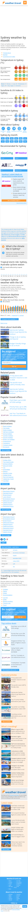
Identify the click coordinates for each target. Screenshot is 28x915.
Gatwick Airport (7, 502)
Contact (10, 882)
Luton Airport (7, 497)
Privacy (10, 883)
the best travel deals (14, 795)
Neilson (5, 471)
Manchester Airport (9, 491)
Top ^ (3, 542)
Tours (5, 605)
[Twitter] (4, 539)
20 (10, 306)
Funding (18, 885)
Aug (7, 141)
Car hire (5, 598)
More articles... (7, 721)
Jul (3, 141)
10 (6, 308)
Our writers (19, 882)
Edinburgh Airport (8, 501)
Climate (10, 900)
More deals (5, 484)
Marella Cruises (7, 473)
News (10, 889)
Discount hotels (7, 466)
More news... (6, 849)
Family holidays (7, 430)
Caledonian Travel (8, 479)
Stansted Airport (8, 493)
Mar (12, 138)
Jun (25, 138)
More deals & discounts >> (10, 670)
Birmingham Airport (9, 499)
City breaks (6, 428)
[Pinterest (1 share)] (7, 539)
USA (17, 900)
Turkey (18, 898)
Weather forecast (8, 131)
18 (12, 306)
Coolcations (6, 443)
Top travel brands (8, 462)
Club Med (6, 481)
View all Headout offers (21, 203)
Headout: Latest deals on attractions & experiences (12, 175)
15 (22, 307)
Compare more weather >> (9, 319)
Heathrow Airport (8, 526)
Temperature (7, 53)
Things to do (6, 603)
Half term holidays (8, 432)
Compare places (7, 445)
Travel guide (19, 131)
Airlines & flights (7, 464)
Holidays (5, 589)
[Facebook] (2, 539)
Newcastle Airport (8, 506)
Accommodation (7, 595)
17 (14, 306)
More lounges (6, 535)
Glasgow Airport (7, 504)
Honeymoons (7, 441)
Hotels (5, 593)
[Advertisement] (14, 20)
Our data (18, 880)
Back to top (4, 323)
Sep (12, 141)
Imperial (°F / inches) (18, 315)
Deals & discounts (25, 131)
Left (14, 563)
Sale (6, 186)
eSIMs (5, 599)
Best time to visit (3, 131)
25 (5, 304)
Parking (10, 898)
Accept (24, 906)
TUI (4, 468)
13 (8, 307)
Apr (16, 138)
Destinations (14, 131)
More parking (6, 509)
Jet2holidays (6, 469)
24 (23, 305)
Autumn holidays (8, 437)
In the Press (16, 887)
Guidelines (18, 883)
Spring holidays (7, 434)
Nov (20, 141)
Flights (5, 591)
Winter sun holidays (9, 439)
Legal (10, 885)
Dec (25, 141)
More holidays (6, 450)
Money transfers (8, 601)
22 (15, 305)
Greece (18, 895)
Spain (17, 897)
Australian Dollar (17, 558)
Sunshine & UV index (9, 56)
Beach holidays (7, 426)
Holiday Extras (7, 475)
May (20, 138)
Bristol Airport (7, 495)
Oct (16, 141)
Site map (11, 886)
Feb (7, 138)
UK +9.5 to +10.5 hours (19, 552)
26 (1, 304)
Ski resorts (6, 447)
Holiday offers (7, 460)
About (10, 880)
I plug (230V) (16, 561)
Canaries (18, 894)
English (15, 555)
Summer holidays (8, 436)
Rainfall (5, 55)
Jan (3, 138)
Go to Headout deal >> (14, 200)
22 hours (15, 550)
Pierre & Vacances (8, 477)
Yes (14, 566)
